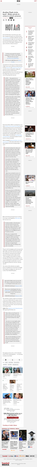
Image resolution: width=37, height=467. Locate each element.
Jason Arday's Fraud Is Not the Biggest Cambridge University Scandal (29, 81)
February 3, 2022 (18, 286)
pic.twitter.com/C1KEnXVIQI (13, 58)
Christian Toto (28, 138)
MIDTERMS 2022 (15, 364)
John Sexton (28, 205)
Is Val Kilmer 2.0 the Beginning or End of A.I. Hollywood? (30, 134)
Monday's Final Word (29, 183)
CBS (7, 67)
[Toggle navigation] (1, 1)
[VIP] (35, 1)
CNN (9, 67)
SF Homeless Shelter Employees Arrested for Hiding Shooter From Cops (29, 200)
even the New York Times (17, 67)
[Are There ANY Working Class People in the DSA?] (30, 145)
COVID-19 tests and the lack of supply (12, 126)
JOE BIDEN (9, 364)
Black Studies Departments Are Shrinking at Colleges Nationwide (31, 52)
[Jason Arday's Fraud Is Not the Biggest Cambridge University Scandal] (30, 74)
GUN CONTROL (16, 362)
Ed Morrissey (28, 106)
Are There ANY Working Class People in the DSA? (29, 151)
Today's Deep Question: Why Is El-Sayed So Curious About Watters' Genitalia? (30, 101)
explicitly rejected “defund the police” (15, 308)
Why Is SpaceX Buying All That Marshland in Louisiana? (31, 443)
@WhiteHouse (7, 290)
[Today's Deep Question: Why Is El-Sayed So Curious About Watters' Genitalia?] (30, 93)
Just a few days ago (6, 37)
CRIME (6, 362)
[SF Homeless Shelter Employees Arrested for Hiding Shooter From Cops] (30, 193)
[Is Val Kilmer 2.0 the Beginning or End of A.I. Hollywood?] (30, 128)
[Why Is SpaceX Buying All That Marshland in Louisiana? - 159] (31, 435)
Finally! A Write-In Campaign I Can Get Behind (31, 43)
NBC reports (17, 218)
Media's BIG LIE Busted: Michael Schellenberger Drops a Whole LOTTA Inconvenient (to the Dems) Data (13, 445)
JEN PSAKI (5, 364)
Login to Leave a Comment (12, 417)
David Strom (28, 86)
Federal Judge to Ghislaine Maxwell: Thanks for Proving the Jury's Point (31, 38)
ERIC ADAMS (11, 362)
